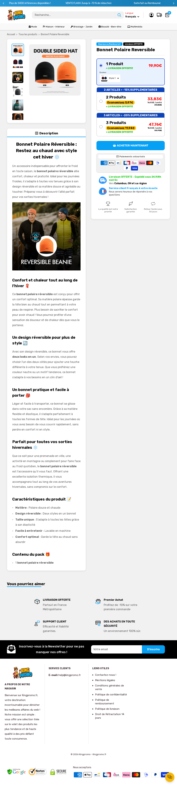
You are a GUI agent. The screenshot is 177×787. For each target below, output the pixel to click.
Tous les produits (27, 34)
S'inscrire (153, 649)
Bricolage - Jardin (82, 26)
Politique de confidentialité (111, 694)
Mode (34, 26)
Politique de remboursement (104, 701)
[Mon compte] (151, 15)
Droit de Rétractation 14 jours (109, 716)
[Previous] (4, 3)
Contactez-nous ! (105, 674)
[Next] (174, 3)
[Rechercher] (119, 15)
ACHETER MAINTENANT (132, 145)
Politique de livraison (107, 708)
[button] (130, 71)
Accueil (11, 34)
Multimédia (136, 26)
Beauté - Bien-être (111, 26)
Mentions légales (105, 680)
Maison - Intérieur (55, 26)
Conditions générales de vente (109, 687)
